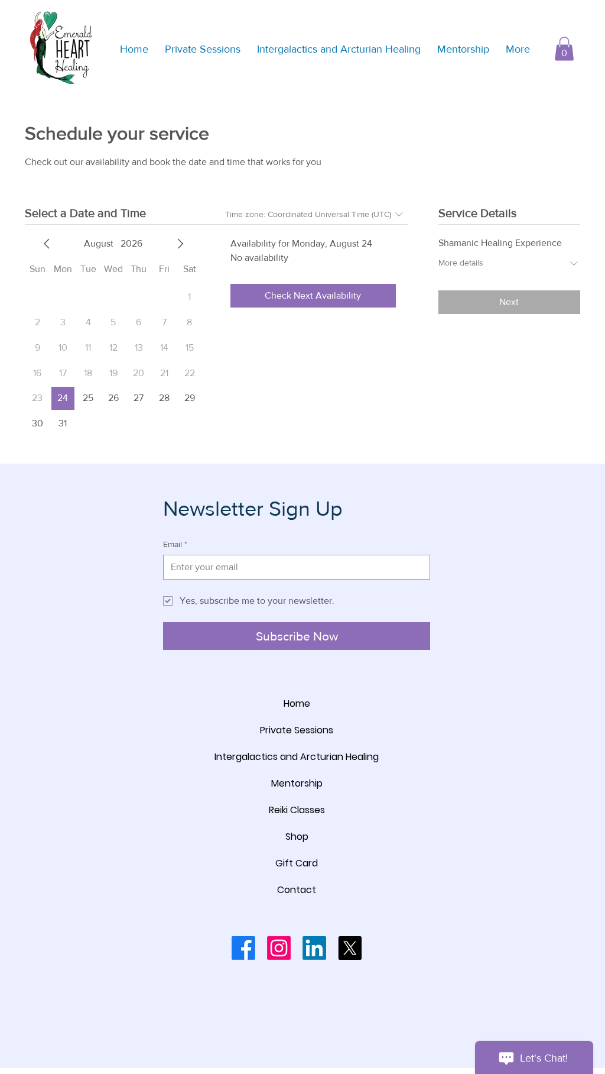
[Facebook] (243, 948)
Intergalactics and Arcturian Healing (296, 757)
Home (297, 703)
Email (175, 544)
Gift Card (296, 863)
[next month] (180, 244)
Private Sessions (296, 730)
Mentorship (297, 783)
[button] (564, 49)
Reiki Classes (297, 810)
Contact (296, 890)
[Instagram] (279, 948)
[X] (350, 948)
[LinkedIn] (314, 948)
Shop (296, 836)
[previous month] (47, 244)
